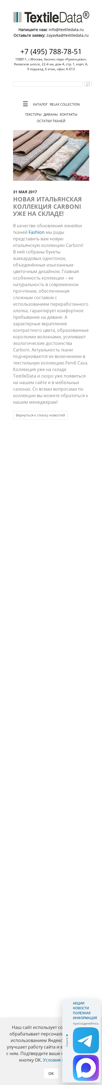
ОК (51, 1073)
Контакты (68, 114)
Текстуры (33, 114)
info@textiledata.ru (66, 29)
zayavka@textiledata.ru (68, 35)
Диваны (51, 114)
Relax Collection (65, 104)
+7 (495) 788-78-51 (51, 51)
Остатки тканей (51, 121)
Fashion (37, 232)
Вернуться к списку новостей (40, 415)
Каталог (40, 104)
